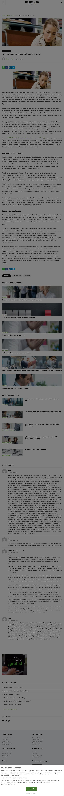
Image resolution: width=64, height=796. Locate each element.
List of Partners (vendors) (8, 784)
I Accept (31, 789)
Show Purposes (31, 793)
